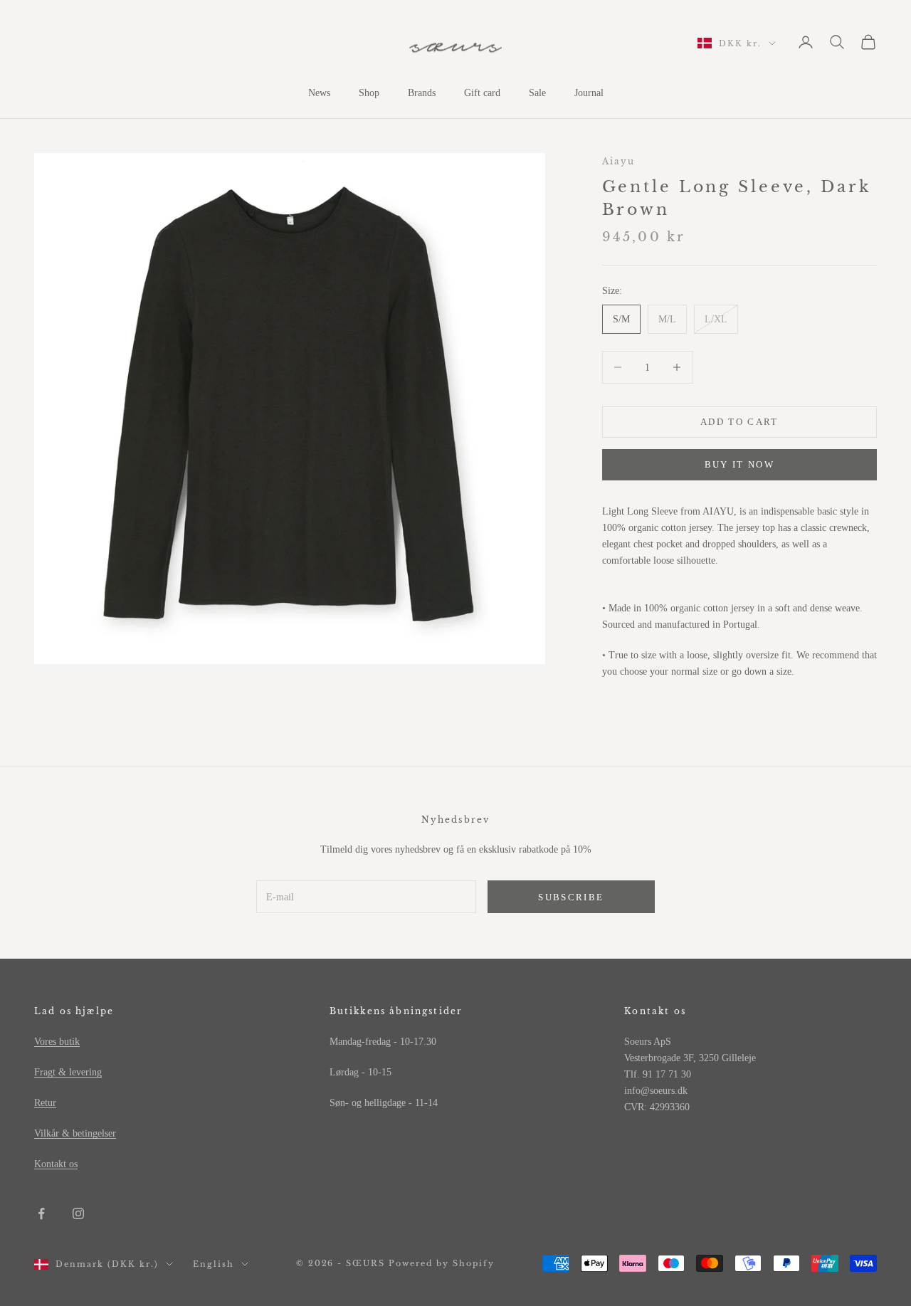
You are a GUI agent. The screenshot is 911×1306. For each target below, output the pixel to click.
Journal (589, 93)
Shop (369, 93)
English (213, 1264)
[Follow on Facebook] (41, 1213)
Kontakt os (56, 1164)
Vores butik (57, 1041)
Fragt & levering (68, 1072)
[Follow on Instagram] (78, 1213)
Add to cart (739, 421)
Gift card (482, 93)
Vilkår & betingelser (75, 1133)
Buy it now (739, 464)
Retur (45, 1102)
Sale (537, 93)
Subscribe (571, 897)
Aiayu (619, 161)
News (319, 93)
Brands (422, 93)
